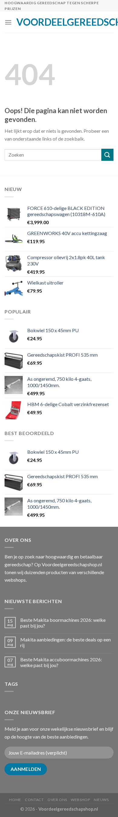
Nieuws (101, 799)
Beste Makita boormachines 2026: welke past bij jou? (63, 622)
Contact (34, 799)
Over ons (57, 799)
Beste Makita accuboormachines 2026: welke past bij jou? (61, 662)
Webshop (80, 799)
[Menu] (8, 22)
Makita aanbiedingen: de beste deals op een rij (65, 642)
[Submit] (107, 155)
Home (15, 799)
